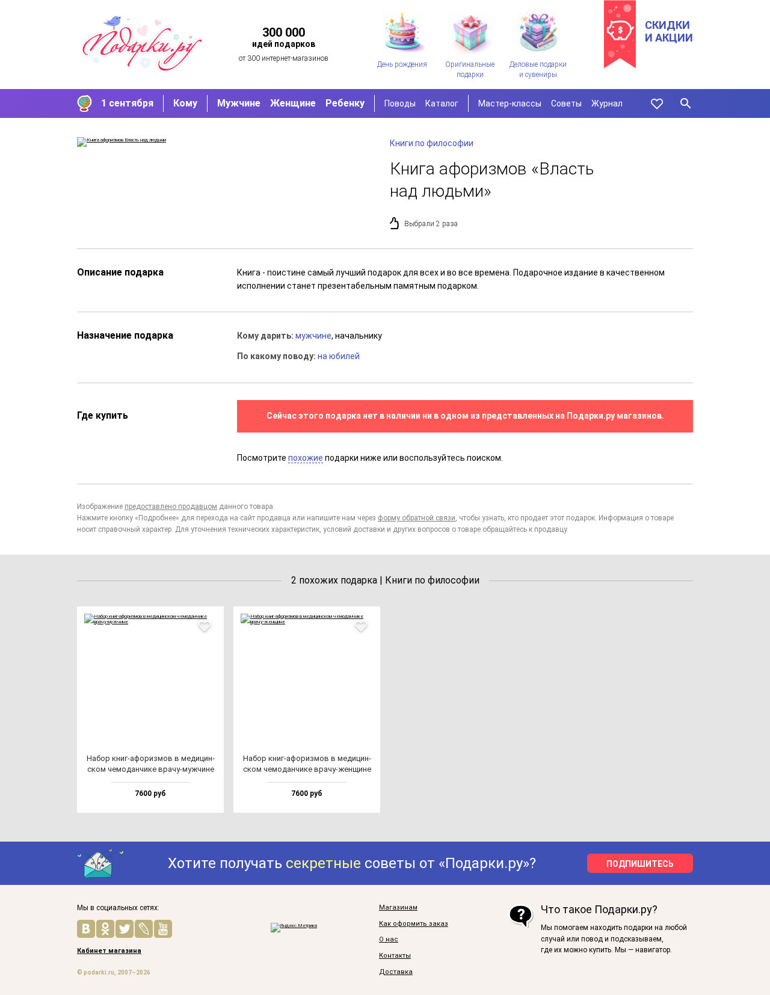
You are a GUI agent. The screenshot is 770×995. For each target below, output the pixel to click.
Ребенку (345, 103)
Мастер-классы (509, 103)
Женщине (293, 103)
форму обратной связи (416, 518)
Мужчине (238, 103)
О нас (388, 939)
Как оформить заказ (413, 924)
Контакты (395, 956)
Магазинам (398, 907)
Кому (185, 103)
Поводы (400, 103)
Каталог (441, 103)
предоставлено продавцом (171, 506)
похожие (305, 458)
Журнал (607, 103)
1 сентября (127, 103)
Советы (566, 103)
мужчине (313, 335)
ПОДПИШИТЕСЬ (640, 864)
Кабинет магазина (109, 951)
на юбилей (339, 356)
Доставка (396, 972)
